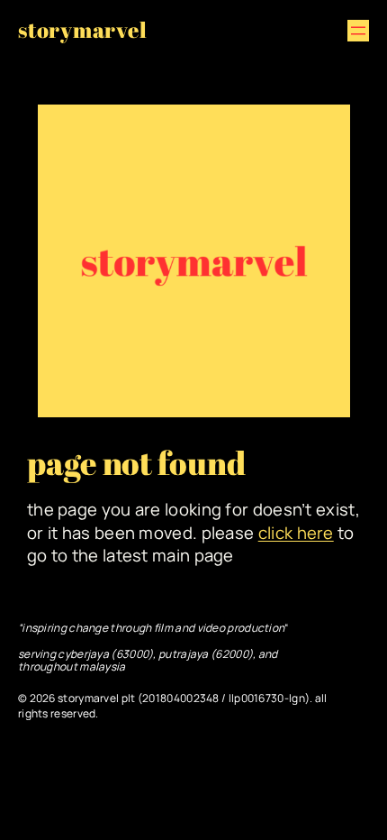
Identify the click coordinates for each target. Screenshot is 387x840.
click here (296, 532)
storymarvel (82, 29)
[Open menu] (358, 30)
